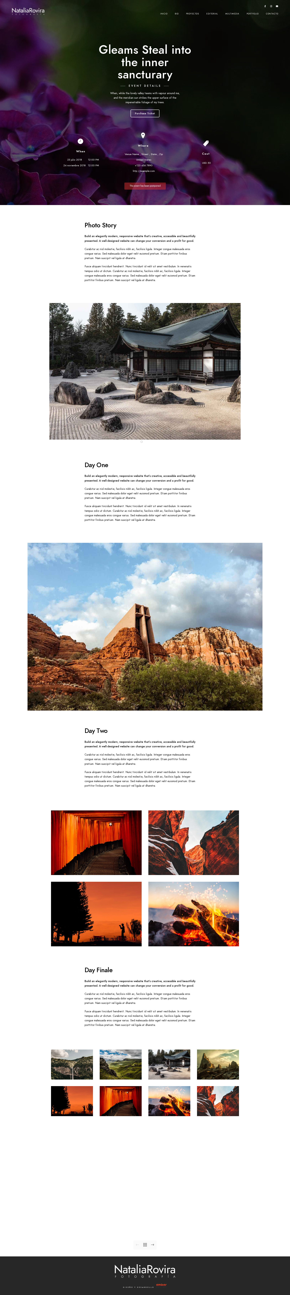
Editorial (212, 13)
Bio (177, 13)
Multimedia (232, 13)
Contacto (272, 13)
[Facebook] (265, 7)
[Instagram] (271, 7)
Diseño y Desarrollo (139, 1287)
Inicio (163, 13)
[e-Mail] (277, 7)
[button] (141, 441)
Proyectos (192, 13)
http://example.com (144, 171)
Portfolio (253, 13)
